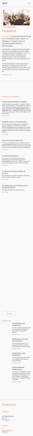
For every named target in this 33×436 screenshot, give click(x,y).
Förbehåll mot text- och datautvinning (14, 122)
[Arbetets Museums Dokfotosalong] (7, 368)
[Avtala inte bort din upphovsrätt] (16, 137)
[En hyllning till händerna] (16, 153)
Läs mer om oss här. (7, 74)
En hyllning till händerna (10, 156)
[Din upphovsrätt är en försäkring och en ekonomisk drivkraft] (16, 182)
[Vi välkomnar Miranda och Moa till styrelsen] (16, 168)
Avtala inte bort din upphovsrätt (12, 140)
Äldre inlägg (9, 313)
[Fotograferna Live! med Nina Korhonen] (7, 340)
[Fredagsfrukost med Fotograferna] (7, 323)
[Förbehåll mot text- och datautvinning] (16, 119)
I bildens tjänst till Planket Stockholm (14, 102)
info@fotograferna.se (7, 430)
